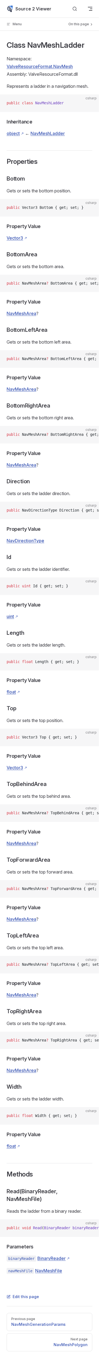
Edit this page (26, 1296)
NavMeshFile (48, 1270)
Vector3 (15, 238)
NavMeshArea (21, 313)
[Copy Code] (90, 103)
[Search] (74, 8)
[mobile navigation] (90, 9)
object (13, 133)
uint (10, 616)
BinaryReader (51, 1258)
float (11, 692)
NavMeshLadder (47, 133)
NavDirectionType (25, 540)
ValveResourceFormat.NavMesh (40, 66)
